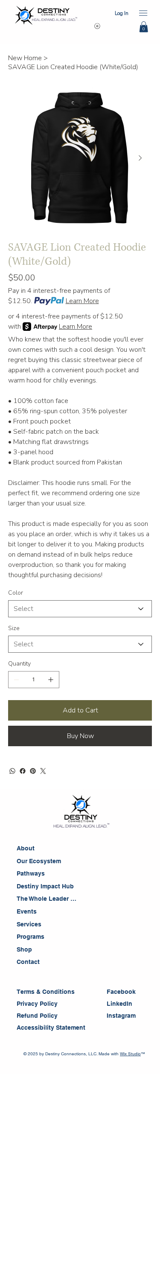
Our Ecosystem (39, 861)
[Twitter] (43, 771)
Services (29, 924)
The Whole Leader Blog (47, 898)
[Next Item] (140, 158)
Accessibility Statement (52, 1027)
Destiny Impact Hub (45, 886)
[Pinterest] (33, 771)
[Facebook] (22, 771)
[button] (143, 26)
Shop (24, 949)
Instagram (121, 1015)
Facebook (121, 991)
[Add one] (50, 679)
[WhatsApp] (12, 771)
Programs (30, 936)
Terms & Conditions (46, 991)
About (26, 848)
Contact (28, 961)
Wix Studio (130, 1054)
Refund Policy (37, 1015)
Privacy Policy (37, 1003)
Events (27, 911)
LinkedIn (119, 1003)
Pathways (31, 873)
